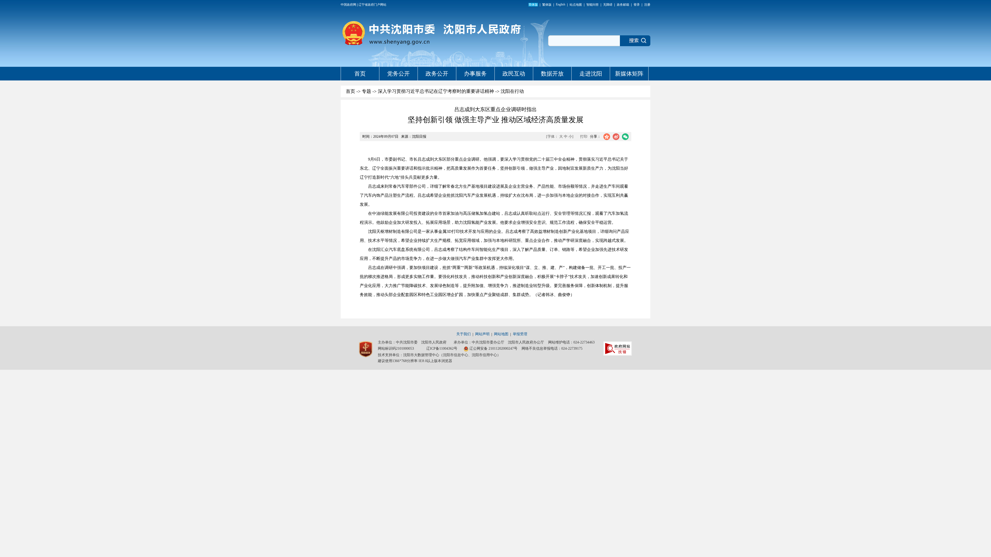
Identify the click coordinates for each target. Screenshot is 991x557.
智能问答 (592, 4)
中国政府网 (348, 4)
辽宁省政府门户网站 (372, 4)
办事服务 (475, 73)
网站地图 (501, 334)
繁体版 (547, 4)
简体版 (533, 4)
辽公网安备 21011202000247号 (493, 348)
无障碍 (607, 4)
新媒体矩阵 (629, 73)
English (560, 4)
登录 (637, 4)
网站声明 (482, 334)
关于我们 (463, 334)
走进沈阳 (590, 73)
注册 (647, 4)
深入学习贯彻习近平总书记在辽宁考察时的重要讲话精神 (436, 91)
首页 (360, 73)
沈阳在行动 (512, 91)
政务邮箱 (623, 4)
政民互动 (513, 73)
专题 (366, 91)
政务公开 (437, 73)
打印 (583, 136)
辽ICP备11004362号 (441, 348)
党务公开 (398, 73)
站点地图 (576, 4)
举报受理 (520, 334)
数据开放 (552, 73)
